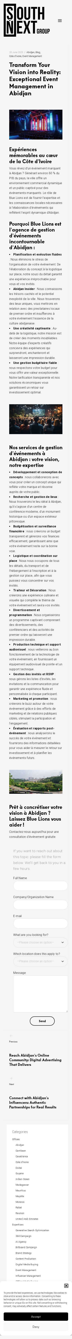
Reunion (20, 1213)
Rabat (19, 1207)
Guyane (20, 1173)
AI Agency (21, 1241)
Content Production (26, 1258)
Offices (16, 1139)
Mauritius (21, 1190)
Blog (38, 52)
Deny (36, 1326)
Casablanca (22, 1156)
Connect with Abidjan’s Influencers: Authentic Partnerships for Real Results (32, 1096)
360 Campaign (23, 1236)
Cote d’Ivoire (22, 1162)
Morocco (20, 1202)
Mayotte (20, 1196)
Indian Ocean (23, 1179)
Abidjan (30, 52)
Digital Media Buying (27, 1264)
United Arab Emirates (27, 1219)
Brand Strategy (24, 1253)
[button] (66, 1286)
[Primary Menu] (60, 20)
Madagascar (22, 1184)
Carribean (21, 1150)
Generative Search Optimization (32, 1230)
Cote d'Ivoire (15, 56)
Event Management (32, 56)
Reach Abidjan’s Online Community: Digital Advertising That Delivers (35, 1053)
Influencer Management (28, 1275)
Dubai (19, 1167)
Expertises (18, 1224)
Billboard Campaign (26, 1247)
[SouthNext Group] (27, 20)
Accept (36, 1316)
